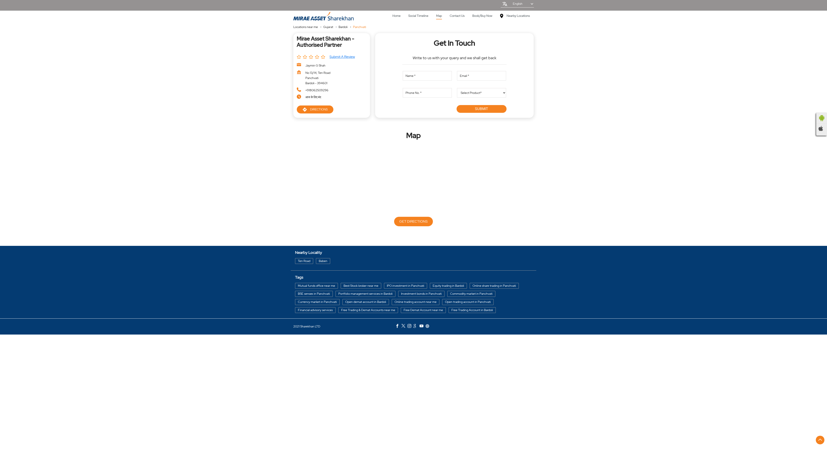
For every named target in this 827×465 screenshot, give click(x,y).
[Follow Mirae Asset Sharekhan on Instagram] (410, 326)
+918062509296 (316, 90)
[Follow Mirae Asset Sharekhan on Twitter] (404, 326)
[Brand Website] (429, 326)
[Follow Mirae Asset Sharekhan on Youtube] (423, 326)
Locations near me (305, 27)
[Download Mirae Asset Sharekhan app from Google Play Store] (821, 118)
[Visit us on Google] (417, 326)
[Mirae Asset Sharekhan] (323, 16)
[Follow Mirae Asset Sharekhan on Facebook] (398, 326)
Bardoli (343, 27)
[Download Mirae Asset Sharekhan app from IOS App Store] (821, 128)
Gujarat (328, 27)
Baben (323, 261)
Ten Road (304, 261)
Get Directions (413, 221)
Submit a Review (342, 56)
